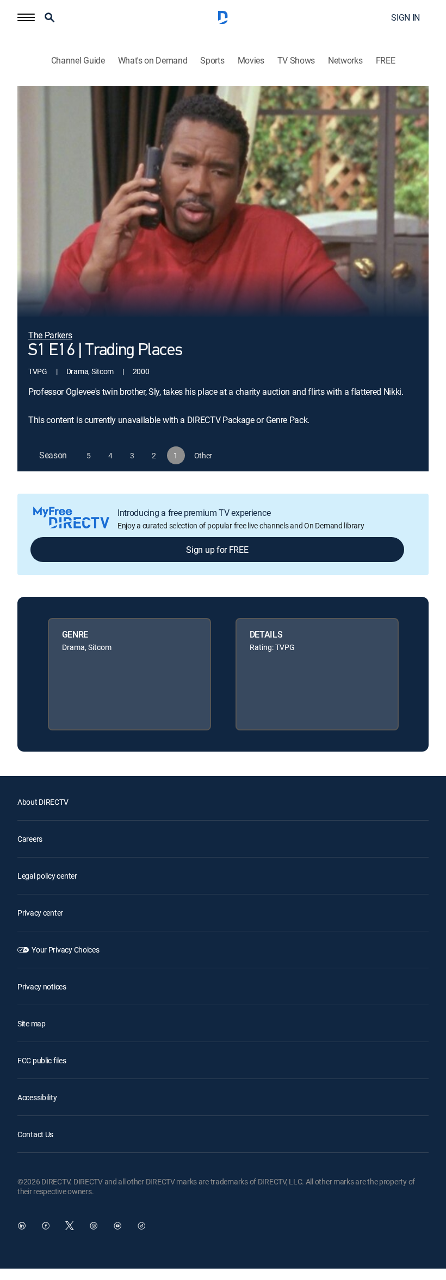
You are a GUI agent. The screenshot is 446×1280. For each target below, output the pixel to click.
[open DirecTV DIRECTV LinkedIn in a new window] (21, 1225)
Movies (251, 60)
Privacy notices (41, 986)
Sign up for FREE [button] (217, 550)
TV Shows (296, 60)
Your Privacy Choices (65, 949)
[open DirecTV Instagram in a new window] (93, 1225)
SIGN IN (405, 17)
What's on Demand (153, 60)
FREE (385, 60)
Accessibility (37, 1097)
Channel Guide (78, 60)
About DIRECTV (42, 802)
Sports (212, 60)
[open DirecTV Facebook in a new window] (45, 1225)
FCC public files (41, 1060)
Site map (31, 1023)
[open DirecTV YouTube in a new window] (117, 1225)
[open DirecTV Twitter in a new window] (69, 1225)
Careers (29, 839)
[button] (26, 17)
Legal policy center (47, 876)
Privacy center (40, 912)
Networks (345, 60)
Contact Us (35, 1134)
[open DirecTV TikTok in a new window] (141, 1225)
